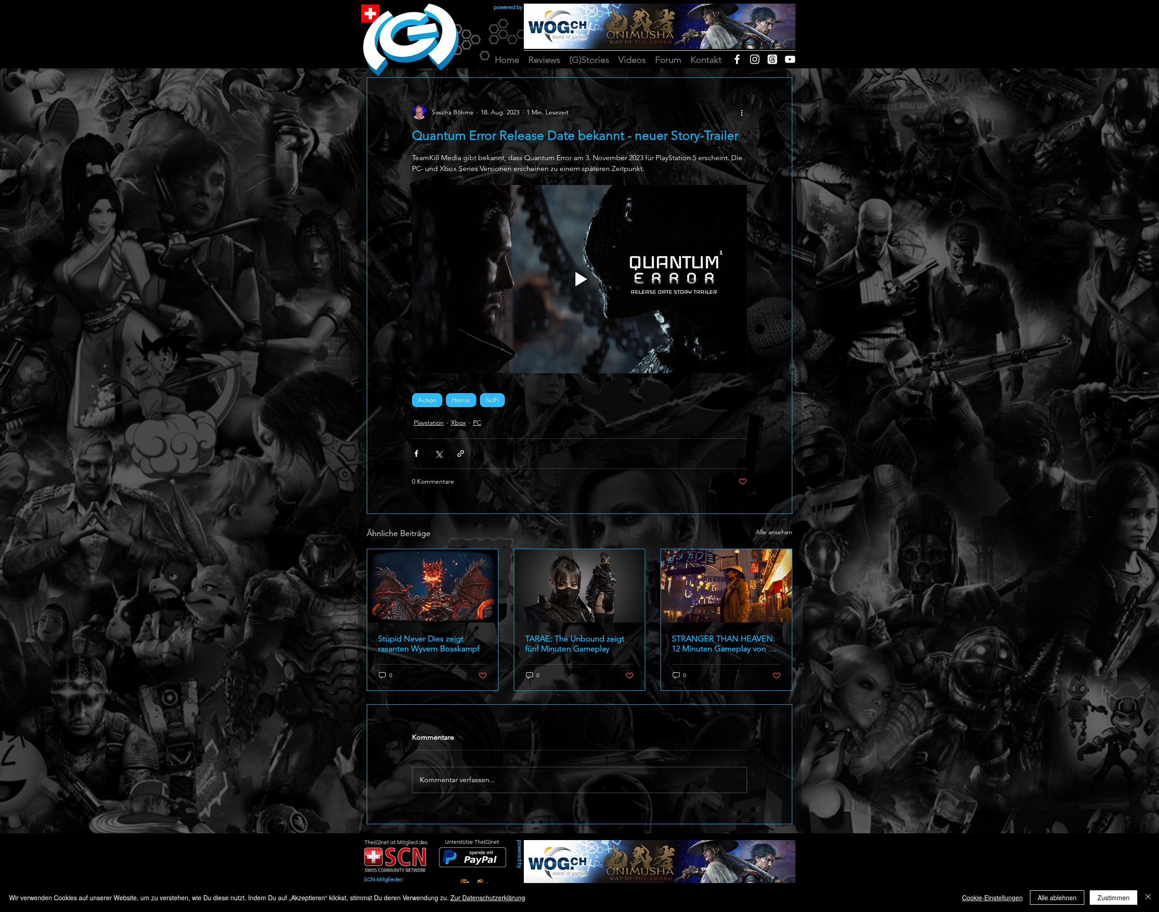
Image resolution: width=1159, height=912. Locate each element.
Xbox (458, 422)
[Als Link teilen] (460, 453)
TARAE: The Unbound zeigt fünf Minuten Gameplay (574, 644)
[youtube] (790, 59)
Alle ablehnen (1057, 897)
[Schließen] (1148, 897)
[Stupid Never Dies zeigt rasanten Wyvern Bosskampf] (432, 585)
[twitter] (772, 59)
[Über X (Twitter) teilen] (438, 453)
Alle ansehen (774, 532)
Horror (461, 400)
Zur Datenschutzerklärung (487, 897)
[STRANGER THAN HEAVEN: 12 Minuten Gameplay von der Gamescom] (726, 585)
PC (477, 422)
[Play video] (579, 279)
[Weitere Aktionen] (741, 112)
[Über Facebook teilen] (416, 453)
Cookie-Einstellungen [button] (992, 897)
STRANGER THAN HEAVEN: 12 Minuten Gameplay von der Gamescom (726, 644)
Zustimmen (1113, 897)
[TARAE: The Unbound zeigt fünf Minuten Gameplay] (579, 585)
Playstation (429, 422)
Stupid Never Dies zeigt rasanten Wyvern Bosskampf (428, 644)
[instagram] (754, 59)
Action (427, 400)
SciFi (492, 400)
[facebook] (737, 59)
